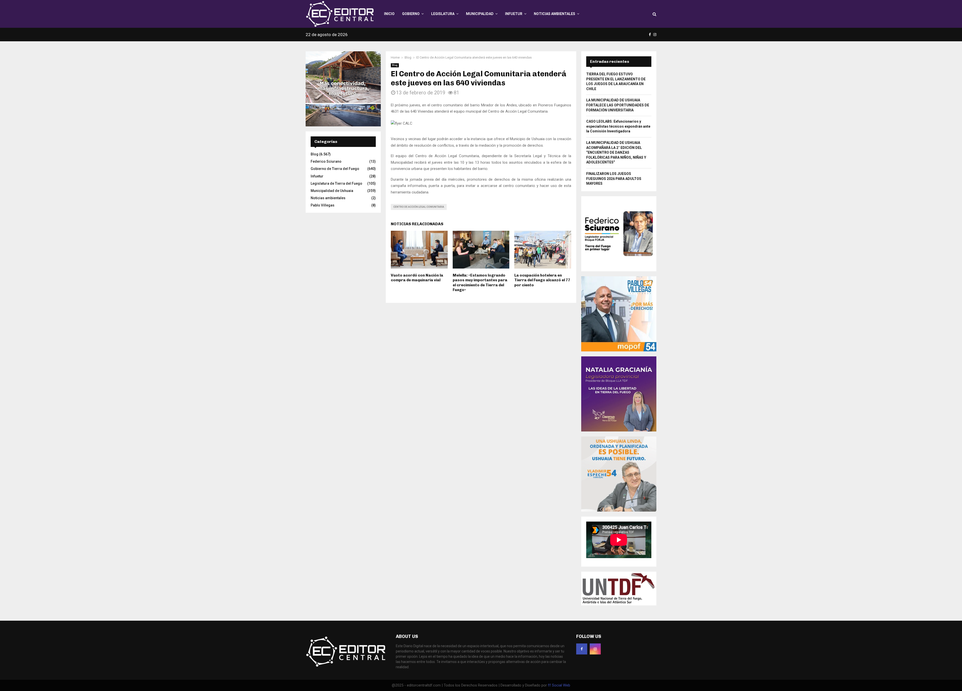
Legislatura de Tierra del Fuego (336, 183)
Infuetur (513, 14)
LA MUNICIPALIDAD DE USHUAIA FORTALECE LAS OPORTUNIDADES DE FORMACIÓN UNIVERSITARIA (617, 105)
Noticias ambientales (554, 14)
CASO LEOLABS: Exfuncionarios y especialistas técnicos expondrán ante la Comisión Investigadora (618, 126)
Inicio (389, 14)
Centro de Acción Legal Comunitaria (418, 206)
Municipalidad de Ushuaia (332, 191)
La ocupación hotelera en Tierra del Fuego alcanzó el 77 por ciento (542, 280)
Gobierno (411, 14)
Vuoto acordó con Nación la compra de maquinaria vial (417, 278)
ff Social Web (559, 685)
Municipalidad (480, 14)
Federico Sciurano (326, 161)
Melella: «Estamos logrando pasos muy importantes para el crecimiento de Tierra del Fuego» (480, 282)
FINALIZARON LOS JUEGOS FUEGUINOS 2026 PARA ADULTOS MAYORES (613, 178)
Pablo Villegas (322, 205)
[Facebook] (581, 648)
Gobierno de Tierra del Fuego (335, 169)
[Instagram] (595, 648)
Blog (395, 65)
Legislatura (442, 14)
